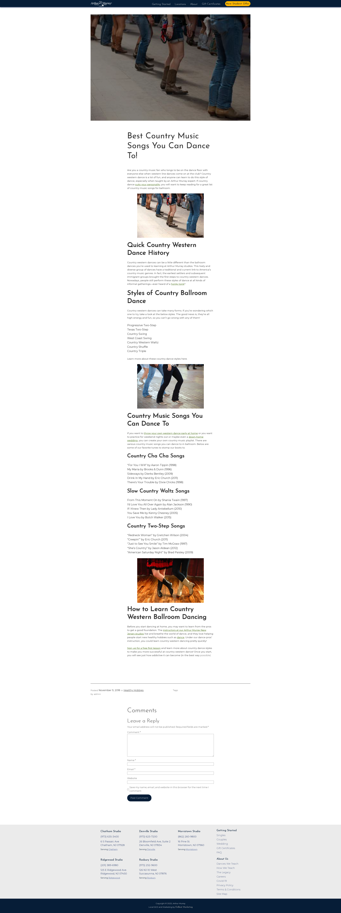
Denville (151, 849)
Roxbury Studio (148, 860)
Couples (222, 839)
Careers (221, 876)
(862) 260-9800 (187, 836)
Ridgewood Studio (112, 860)
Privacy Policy (225, 885)
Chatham (112, 849)
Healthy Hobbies (134, 690)
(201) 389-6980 (109, 865)
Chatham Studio (111, 831)
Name (131, 760)
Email (131, 769)
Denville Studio (148, 831)
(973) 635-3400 (110, 836)
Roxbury (151, 878)
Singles (221, 835)
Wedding (222, 843)
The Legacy (224, 872)
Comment (134, 732)
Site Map (222, 893)
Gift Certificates (211, 4)
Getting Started (161, 4)
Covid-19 (222, 880)
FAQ (219, 852)
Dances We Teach (227, 863)
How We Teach (226, 867)
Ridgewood (114, 878)
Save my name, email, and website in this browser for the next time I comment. (169, 789)
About (193, 4)
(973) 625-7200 (148, 836)
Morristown (191, 849)
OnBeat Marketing (184, 907)
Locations (180, 4)
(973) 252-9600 (148, 865)
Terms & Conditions (228, 889)
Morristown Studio (189, 831)
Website (132, 778)
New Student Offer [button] (237, 4)
